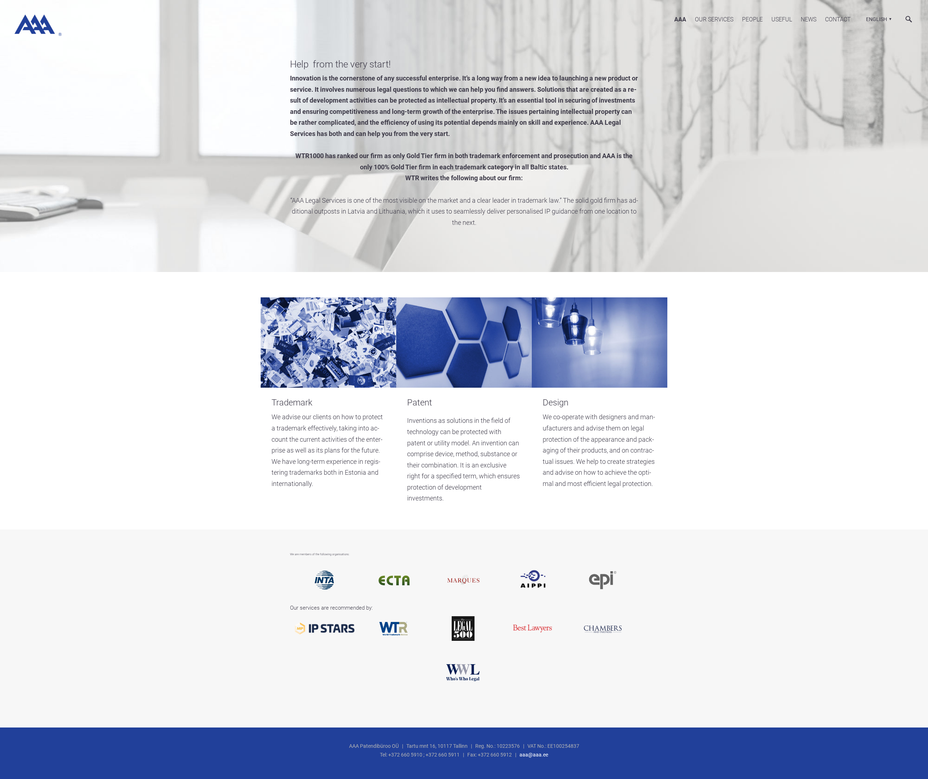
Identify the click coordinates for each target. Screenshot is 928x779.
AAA (680, 19)
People (752, 19)
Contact (838, 19)
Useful (781, 19)
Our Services (714, 19)
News (808, 19)
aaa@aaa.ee (533, 755)
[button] (877, 19)
